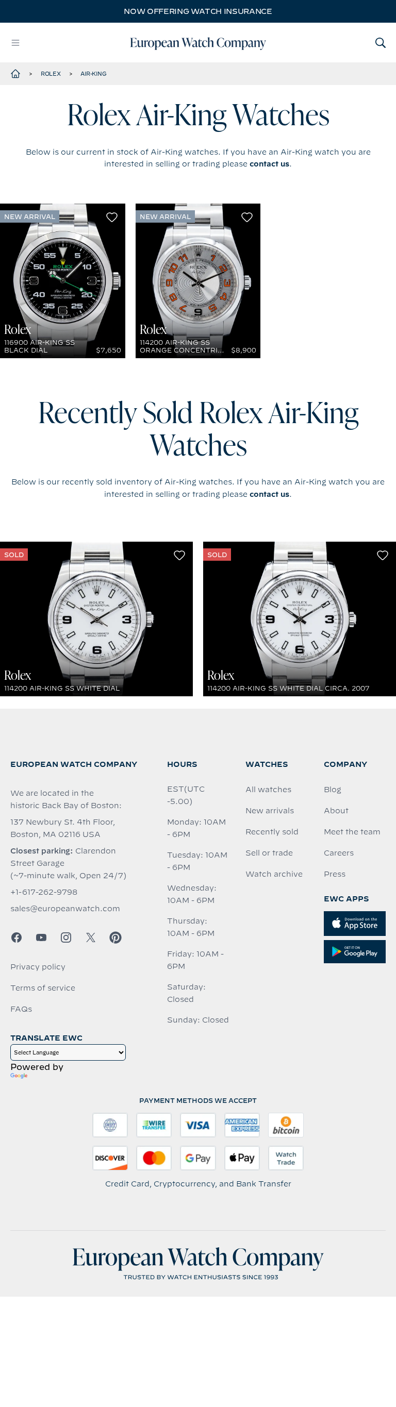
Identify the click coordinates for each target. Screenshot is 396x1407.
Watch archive (274, 874)
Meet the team (352, 832)
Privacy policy (37, 967)
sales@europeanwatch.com (65, 908)
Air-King (93, 74)
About (336, 811)
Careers (339, 853)
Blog (332, 789)
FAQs (21, 1009)
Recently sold (272, 832)
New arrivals (269, 811)
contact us (269, 164)
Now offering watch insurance (198, 11)
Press (334, 874)
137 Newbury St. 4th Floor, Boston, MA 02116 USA (62, 828)
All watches (268, 789)
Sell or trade (269, 853)
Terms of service (42, 988)
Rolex (51, 74)
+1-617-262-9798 (43, 892)
